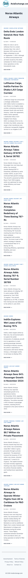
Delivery (16, 141)
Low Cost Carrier (9, 143)
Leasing (6, 265)
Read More (8, 69)
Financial (12, 421)
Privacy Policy (9, 562)
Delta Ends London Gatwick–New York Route (14, 34)
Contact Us (17, 564)
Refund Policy (19, 562)
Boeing (11, 141)
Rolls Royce (18, 143)
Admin (6, 41)
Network (20, 28)
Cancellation (13, 28)
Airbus (6, 78)
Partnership (14, 79)
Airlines (6, 28)
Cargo (16, 78)
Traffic (6, 367)
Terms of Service (19, 559)
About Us (10, 564)
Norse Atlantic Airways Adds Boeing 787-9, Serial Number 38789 (11, 276)
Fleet (21, 141)
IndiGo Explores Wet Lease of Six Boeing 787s (12, 322)
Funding (18, 421)
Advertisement (8, 559)
